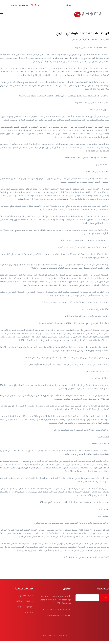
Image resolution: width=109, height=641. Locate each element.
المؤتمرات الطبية (25, 607)
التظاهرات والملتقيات (24, 601)
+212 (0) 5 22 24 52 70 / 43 (55, 610)
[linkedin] (39, 5)
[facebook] (35, 5)
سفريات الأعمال (26, 596)
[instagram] (32, 5)
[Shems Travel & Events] (88, 14)
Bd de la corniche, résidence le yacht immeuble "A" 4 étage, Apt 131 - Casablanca (55, 600)
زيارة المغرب (28, 612)
